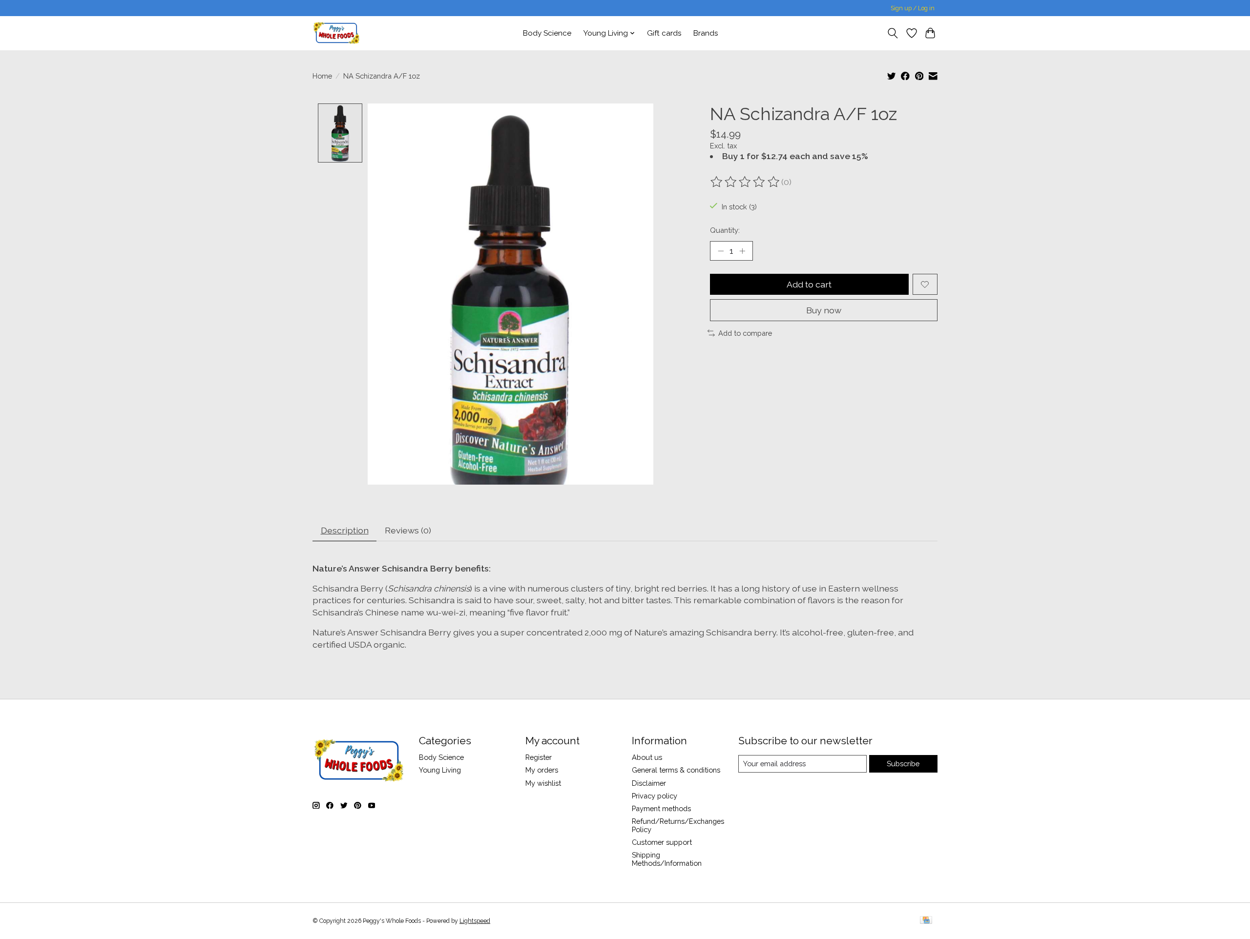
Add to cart (809, 284)
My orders (541, 770)
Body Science (547, 33)
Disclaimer (649, 783)
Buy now (823, 310)
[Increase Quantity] (742, 251)
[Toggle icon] (893, 33)
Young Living (440, 770)
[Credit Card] (926, 920)
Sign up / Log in (913, 8)
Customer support (662, 842)
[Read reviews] (745, 182)
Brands (705, 33)
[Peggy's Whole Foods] (336, 33)
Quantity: (725, 230)
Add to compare (745, 333)
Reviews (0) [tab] (408, 530)
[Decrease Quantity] (721, 251)
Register (538, 757)
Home (322, 76)
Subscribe (903, 763)
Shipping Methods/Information (667, 859)
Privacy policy (654, 796)
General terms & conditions (676, 770)
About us (647, 757)
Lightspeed (474, 921)
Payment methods (661, 808)
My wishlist (543, 783)
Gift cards (664, 33)
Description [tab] (345, 530)
